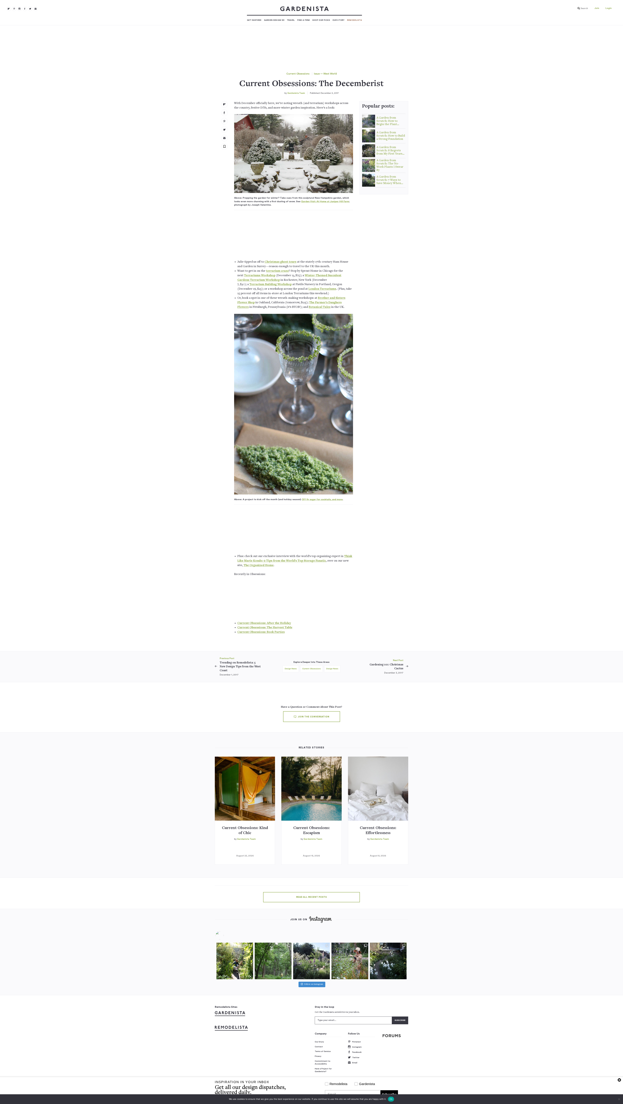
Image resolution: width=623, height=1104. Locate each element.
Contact (319, 1047)
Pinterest (356, 1042)
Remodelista (354, 20)
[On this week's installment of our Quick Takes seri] (349, 961)
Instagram (357, 1047)
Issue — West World (325, 74)
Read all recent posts (311, 897)
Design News (291, 669)
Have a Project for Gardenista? (323, 1070)
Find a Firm (303, 20)
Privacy (318, 1056)
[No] (619, 1099)
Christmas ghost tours (280, 261)
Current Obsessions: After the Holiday (264, 623)
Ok (391, 1099)
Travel (291, 20)
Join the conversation (313, 717)
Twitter (355, 1057)
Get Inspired (254, 20)
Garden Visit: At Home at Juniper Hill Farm (325, 201)
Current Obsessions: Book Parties (261, 632)
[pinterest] (14, 8)
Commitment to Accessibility (322, 1062)
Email (354, 1063)
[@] (224, 935)
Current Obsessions (297, 74)
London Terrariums (322, 289)
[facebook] (25, 8)
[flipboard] (8, 8)
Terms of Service (323, 1051)
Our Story (338, 20)
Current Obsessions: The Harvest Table (264, 627)
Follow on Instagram (313, 984)
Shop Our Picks (321, 20)
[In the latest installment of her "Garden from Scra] (311, 961)
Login (608, 8)
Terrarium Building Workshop (270, 284)
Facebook (356, 1052)
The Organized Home (259, 565)
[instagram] (19, 8)
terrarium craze (277, 271)
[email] (35, 8)
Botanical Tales (319, 307)
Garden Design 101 (274, 20)
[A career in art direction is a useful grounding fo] (388, 961)
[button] (582, 8)
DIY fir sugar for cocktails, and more (322, 499)
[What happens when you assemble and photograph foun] (273, 961)
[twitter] (30, 8)
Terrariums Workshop (259, 275)
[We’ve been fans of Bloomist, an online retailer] (234, 961)
